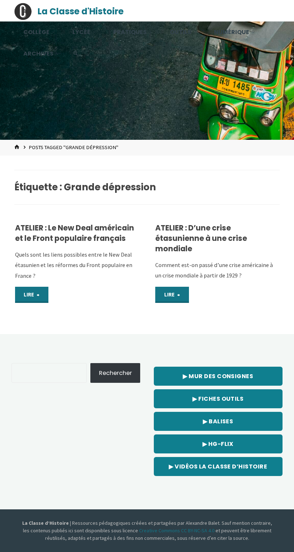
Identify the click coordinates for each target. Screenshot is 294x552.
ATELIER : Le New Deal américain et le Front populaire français (74, 233)
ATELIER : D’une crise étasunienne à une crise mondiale (201, 238)
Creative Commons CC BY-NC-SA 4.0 (177, 530)
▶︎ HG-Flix (218, 444)
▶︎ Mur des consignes (218, 376)
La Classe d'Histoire (81, 11)
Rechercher (115, 373)
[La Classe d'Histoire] (23, 10)
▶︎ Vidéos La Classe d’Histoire (218, 466)
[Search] (75, 54)
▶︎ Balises (218, 421)
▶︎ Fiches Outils (218, 399)
